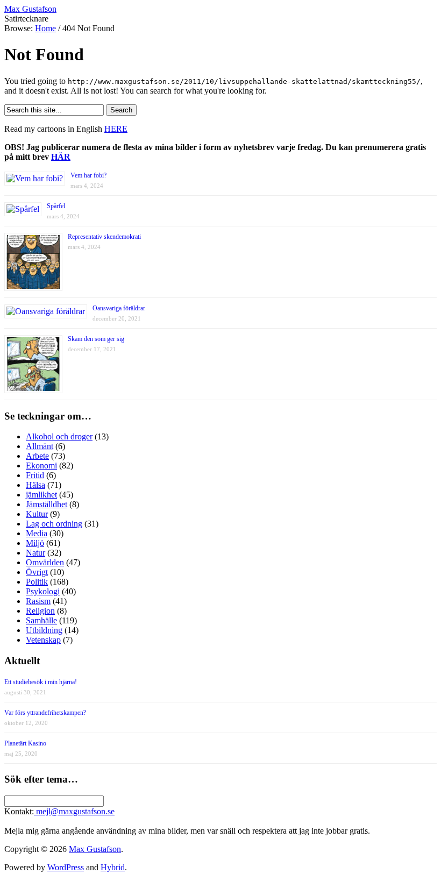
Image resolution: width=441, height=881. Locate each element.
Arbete (37, 455)
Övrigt (37, 572)
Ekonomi (41, 465)
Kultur (37, 513)
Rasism (38, 601)
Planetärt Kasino (25, 743)
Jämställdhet (46, 504)
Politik (37, 581)
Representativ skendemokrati (104, 236)
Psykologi (43, 591)
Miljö (35, 543)
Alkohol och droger (59, 436)
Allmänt (39, 446)
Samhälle (41, 620)
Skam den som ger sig (96, 339)
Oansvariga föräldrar (119, 308)
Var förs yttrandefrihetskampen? (45, 712)
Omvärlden (45, 562)
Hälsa (35, 484)
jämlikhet (41, 494)
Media (36, 533)
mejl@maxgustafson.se (74, 811)
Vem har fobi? (88, 175)
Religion (40, 610)
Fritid (35, 475)
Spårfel (56, 206)
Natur (35, 552)
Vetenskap (43, 639)
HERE (115, 128)
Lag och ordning (54, 523)
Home (45, 28)
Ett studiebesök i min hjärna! (40, 682)
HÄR (60, 156)
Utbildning (44, 630)
